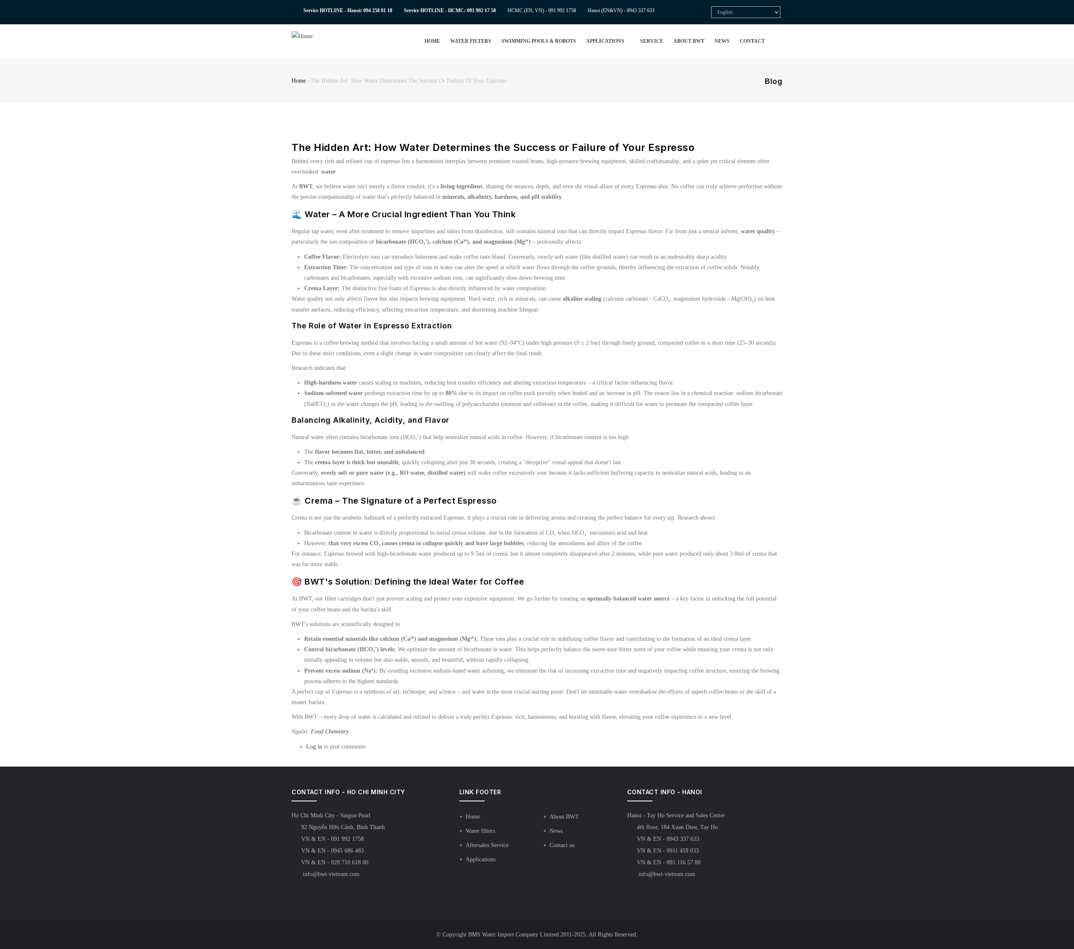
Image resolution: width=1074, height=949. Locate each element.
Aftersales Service (487, 845)
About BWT (688, 41)
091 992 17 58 (481, 10)
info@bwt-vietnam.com (330, 874)
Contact (752, 41)
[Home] (316, 36)
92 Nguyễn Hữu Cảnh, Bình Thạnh (343, 827)
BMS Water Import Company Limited (513, 934)
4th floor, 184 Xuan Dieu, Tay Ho (677, 827)
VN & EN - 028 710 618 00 (334, 862)
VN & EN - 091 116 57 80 (669, 862)
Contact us (562, 845)
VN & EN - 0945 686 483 (332, 851)
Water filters (470, 41)
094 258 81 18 (377, 10)
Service (651, 41)
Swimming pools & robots (538, 41)
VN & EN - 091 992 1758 (332, 839)
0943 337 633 (640, 10)
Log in (314, 747)
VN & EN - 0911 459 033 (668, 851)
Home (432, 41)
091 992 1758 (562, 10)
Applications (606, 41)
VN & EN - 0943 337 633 (668, 839)
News (722, 41)
